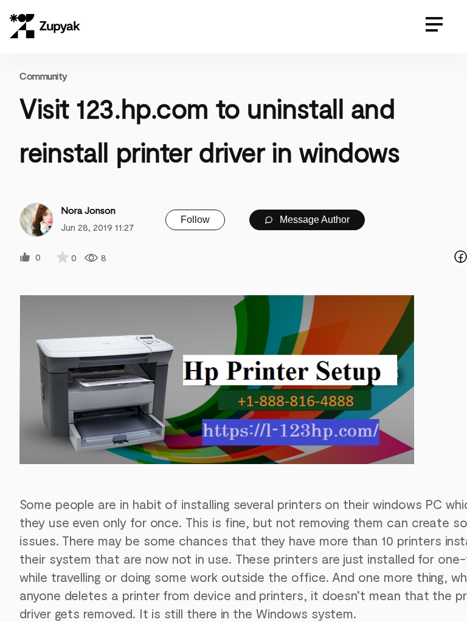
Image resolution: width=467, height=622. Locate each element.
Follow (195, 219)
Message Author (313, 219)
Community (43, 75)
